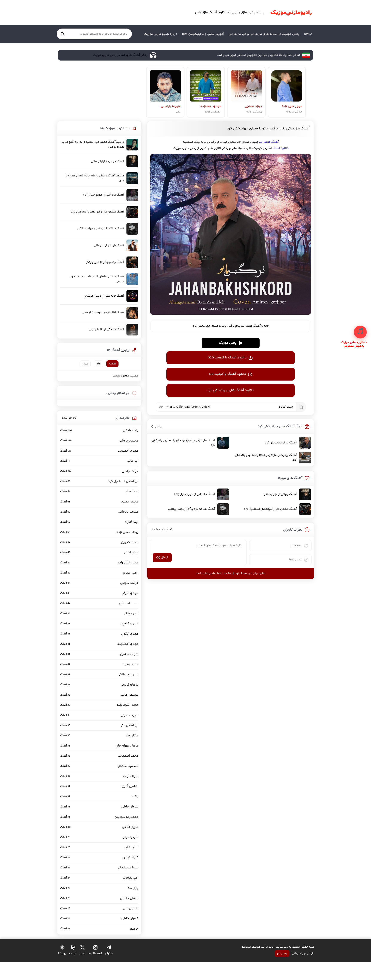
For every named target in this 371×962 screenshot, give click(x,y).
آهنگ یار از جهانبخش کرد (281, 442)
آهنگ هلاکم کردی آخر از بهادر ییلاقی (191, 509)
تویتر (82, 953)
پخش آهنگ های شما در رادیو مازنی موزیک (120, 55)
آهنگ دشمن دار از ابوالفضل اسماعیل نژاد (270, 509)
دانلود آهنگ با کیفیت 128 (227, 374)
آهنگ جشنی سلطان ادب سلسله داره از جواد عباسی (96, 279)
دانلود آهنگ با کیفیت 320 (227, 357)
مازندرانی (265, 142)
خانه (266, 326)
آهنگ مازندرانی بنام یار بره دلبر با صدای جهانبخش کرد (183, 443)
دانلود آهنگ (280, 148)
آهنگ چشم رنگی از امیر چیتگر (105, 262)
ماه (98, 363)
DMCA (308, 34)
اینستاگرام (95, 953)
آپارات (72, 953)
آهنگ (275, 142)
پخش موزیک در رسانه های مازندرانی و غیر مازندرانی (264, 34)
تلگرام (109, 953)
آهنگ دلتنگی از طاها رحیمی (106, 329)
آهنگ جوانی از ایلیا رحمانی (280, 494)
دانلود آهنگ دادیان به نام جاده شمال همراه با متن (94, 178)
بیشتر (159, 426)
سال (85, 363)
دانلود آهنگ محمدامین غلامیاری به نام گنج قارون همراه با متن (92, 144)
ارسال (164, 557)
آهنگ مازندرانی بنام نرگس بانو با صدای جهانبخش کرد (268, 128)
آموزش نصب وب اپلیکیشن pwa (203, 34)
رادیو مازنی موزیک (291, 12)
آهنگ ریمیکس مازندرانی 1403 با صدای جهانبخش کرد (266, 457)
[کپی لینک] (300, 406)
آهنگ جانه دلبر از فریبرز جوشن (104, 296)
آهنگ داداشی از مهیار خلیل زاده (194, 494)
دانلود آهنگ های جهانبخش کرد (230, 390)
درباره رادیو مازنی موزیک (161, 34)
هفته (112, 363)
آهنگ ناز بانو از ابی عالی (109, 245)
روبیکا (62, 953)
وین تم (282, 953)
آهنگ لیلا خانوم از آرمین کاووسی (103, 312)
